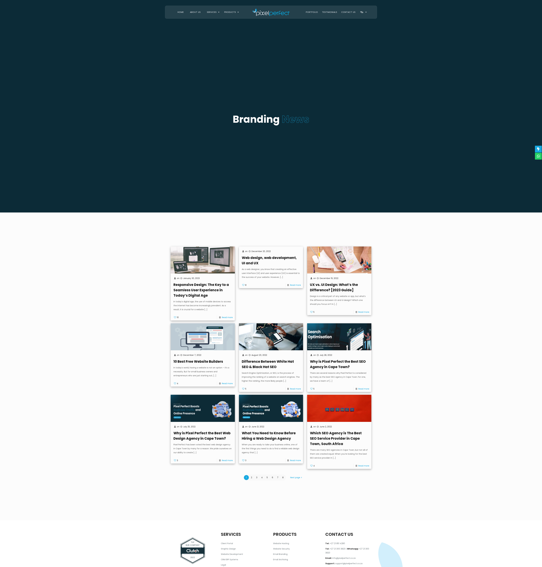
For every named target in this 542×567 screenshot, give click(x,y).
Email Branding (280, 554)
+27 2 (332, 543)
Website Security (281, 548)
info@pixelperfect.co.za (344, 558)
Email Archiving (280, 559)
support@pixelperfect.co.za (348, 563)
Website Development (232, 554)
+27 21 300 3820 (337, 548)
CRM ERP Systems (229, 559)
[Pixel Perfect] (271, 12)
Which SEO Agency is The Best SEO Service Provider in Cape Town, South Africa (336, 438)
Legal (223, 564)
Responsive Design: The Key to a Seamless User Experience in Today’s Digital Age (201, 290)
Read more (227, 317)
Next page (295, 477)
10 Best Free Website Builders (198, 361)
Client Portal (227, 543)
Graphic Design (228, 548)
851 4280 (340, 543)
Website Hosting (281, 543)
